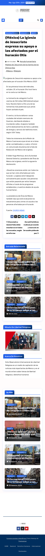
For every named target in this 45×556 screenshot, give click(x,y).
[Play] (22, 341)
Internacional (25, 33)
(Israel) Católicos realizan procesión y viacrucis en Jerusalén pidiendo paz (31, 227)
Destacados (11, 281)
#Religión (17, 71)
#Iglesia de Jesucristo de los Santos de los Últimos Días (22, 66)
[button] (38, 20)
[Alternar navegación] (21, 20)
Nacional (10, 428)
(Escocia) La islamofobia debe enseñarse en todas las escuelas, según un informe (14, 227)
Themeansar (22, 541)
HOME (6, 546)
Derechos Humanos (12, 33)
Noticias (34, 33)
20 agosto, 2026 (15, 414)
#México (9, 71)
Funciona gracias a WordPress (16, 538)
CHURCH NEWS (18, 210)
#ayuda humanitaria (28, 62)
